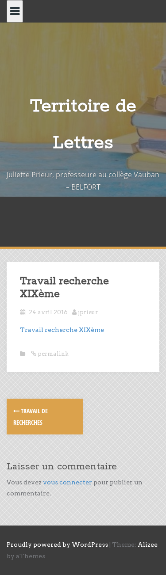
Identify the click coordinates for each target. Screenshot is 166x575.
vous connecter (67, 482)
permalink (52, 353)
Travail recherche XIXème (62, 329)
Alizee (148, 544)
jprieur (88, 312)
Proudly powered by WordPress (57, 544)
